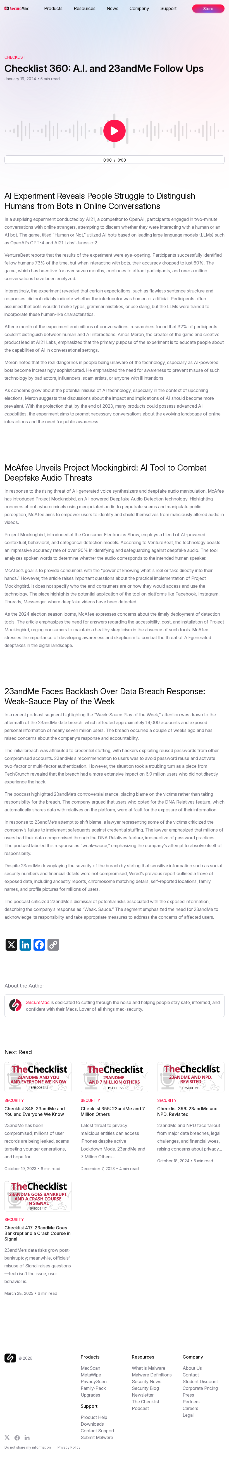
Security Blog (145, 1388)
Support (168, 8)
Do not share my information (27, 1447)
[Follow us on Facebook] (17, 1438)
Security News (146, 1381)
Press (188, 1395)
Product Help (94, 1417)
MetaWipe (91, 1375)
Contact (191, 1375)
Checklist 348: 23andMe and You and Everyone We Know (34, 1111)
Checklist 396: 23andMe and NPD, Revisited (187, 1111)
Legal (188, 1415)
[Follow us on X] (7, 1437)
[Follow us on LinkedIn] (27, 1437)
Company (139, 8)
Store (208, 8)
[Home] (11, 1358)
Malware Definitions (152, 1375)
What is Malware (148, 1368)
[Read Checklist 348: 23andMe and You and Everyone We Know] (38, 1077)
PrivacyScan (94, 1381)
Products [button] (53, 8)
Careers (190, 1408)
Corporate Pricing (200, 1388)
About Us (192, 1368)
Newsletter (143, 1395)
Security (14, 1100)
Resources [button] (85, 8)
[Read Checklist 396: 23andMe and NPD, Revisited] (191, 1077)
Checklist (15, 57)
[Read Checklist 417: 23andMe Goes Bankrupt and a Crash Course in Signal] (38, 1196)
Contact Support (97, 1430)
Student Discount (200, 1381)
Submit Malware (97, 1437)
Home (45, 8)
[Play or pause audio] (114, 131)
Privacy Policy (69, 1447)
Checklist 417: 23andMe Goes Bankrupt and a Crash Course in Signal (37, 1233)
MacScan (90, 1368)
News (112, 8)
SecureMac (38, 1002)
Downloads (92, 1424)
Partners (191, 1401)
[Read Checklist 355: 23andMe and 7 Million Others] (114, 1077)
